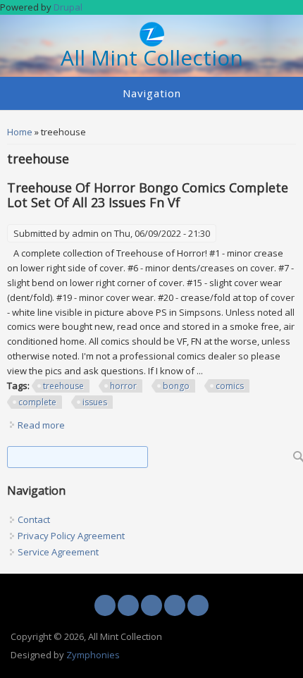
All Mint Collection (152, 58)
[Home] (152, 43)
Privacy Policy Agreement (71, 535)
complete (37, 402)
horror (123, 386)
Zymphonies (93, 654)
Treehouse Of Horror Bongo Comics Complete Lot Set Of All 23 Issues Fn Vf (147, 195)
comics (230, 386)
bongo (176, 386)
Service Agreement (58, 552)
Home (19, 131)
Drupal (68, 7)
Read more (41, 425)
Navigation (152, 93)
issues (94, 402)
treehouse (63, 386)
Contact (34, 519)
